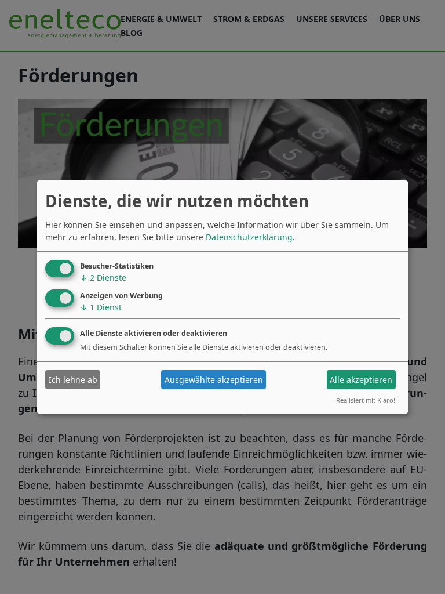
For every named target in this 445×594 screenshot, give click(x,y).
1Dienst (101, 306)
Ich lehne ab (73, 379)
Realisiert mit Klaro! (365, 400)
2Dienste (103, 277)
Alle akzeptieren (361, 379)
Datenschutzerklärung (249, 236)
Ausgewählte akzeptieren (214, 379)
